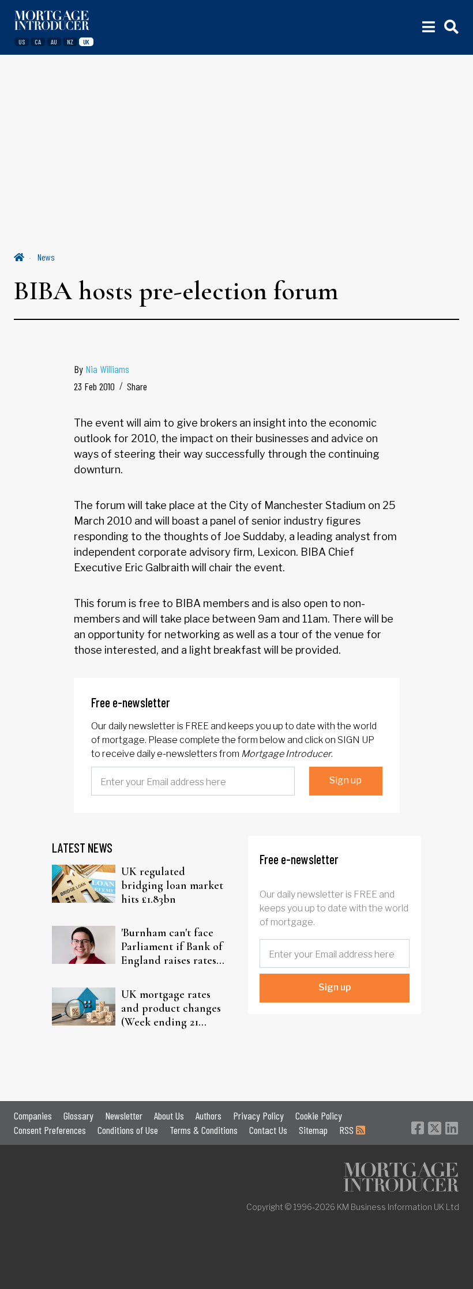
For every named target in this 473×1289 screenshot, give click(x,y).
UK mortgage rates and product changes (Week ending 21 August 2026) (171, 1008)
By (101, 369)
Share (137, 386)
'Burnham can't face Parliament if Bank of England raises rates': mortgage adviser (172, 946)
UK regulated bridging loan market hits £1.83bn (172, 885)
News (46, 256)
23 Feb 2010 (94, 386)
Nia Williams (107, 369)
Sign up (345, 780)
